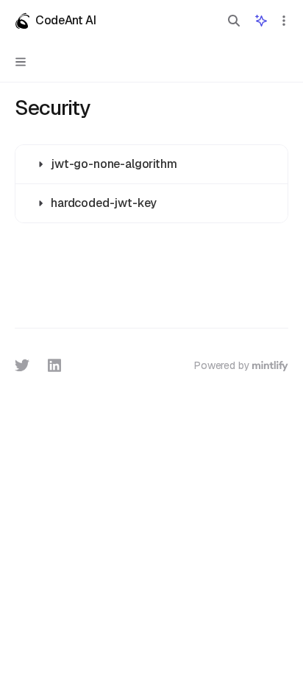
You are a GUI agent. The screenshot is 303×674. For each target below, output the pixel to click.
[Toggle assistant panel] (261, 20)
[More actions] (284, 20)
